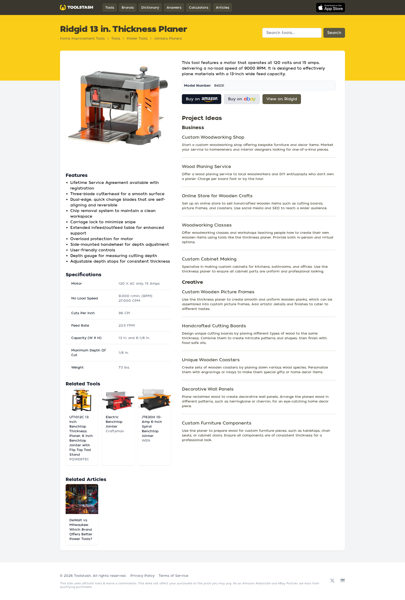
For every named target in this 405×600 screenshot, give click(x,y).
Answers (174, 7)
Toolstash (82, 576)
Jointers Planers (168, 38)
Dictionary (150, 7)
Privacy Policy (142, 576)
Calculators (198, 7)
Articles (222, 7)
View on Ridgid (281, 99)
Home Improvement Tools (82, 38)
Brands (128, 7)
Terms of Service (173, 576)
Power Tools (137, 38)
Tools (109, 7)
